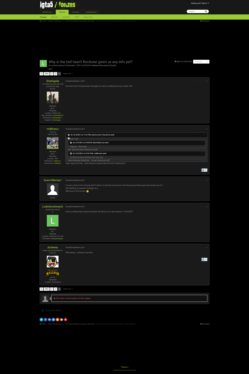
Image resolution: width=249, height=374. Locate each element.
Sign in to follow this (184, 61)
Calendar (54, 17)
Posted (75, 81)
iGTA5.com (47, 12)
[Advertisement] (87, 40)
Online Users (88, 17)
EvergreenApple (57, 239)
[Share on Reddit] (57, 319)
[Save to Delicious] (53, 319)
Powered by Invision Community (124, 370)
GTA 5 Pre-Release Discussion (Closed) (100, 65)
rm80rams (53, 128)
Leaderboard (91, 12)
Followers (198, 62)
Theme (124, 367)
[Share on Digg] (49, 319)
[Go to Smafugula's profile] (52, 97)
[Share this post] (206, 81)
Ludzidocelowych (58, 65)
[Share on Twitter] (41, 319)
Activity (75, 12)
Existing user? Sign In (199, 3)
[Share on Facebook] (45, 319)
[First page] (41, 73)
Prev (46, 73)
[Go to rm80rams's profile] (52, 143)
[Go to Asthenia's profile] (52, 261)
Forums (62, 12)
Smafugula (52, 81)
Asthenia (52, 247)
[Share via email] (61, 319)
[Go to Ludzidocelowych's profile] (43, 63)
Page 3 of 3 (67, 74)
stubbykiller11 (58, 115)
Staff (77, 17)
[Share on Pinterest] (65, 319)
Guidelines (66, 17)
